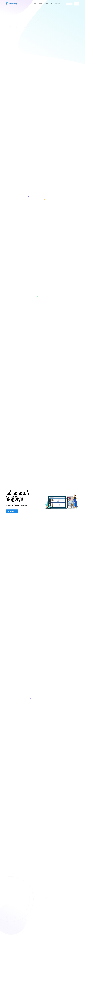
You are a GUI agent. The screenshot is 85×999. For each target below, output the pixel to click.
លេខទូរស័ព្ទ (57, 4)
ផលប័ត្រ (46, 4)
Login (76, 3)
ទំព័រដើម (34, 4)
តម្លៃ (51, 4)
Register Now (11, 511)
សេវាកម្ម (40, 4)
